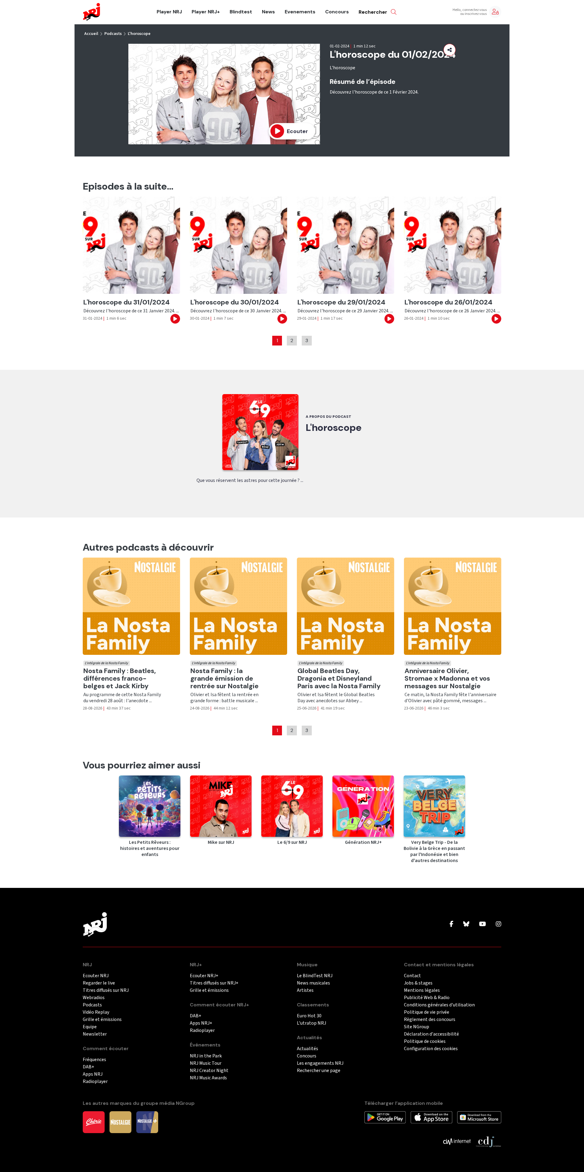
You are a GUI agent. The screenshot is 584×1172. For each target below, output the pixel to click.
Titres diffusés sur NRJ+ (214, 983)
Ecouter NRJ (96, 976)
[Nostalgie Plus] (147, 1122)
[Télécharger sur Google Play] (385, 1117)
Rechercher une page (318, 1070)
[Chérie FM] (94, 1122)
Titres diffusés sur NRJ (106, 990)
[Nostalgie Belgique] (120, 1122)
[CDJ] (488, 1141)
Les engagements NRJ (320, 1063)
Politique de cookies (425, 1041)
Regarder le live (99, 983)
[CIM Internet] (457, 1141)
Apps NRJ (93, 1074)
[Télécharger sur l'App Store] (431, 1117)
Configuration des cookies (431, 1049)
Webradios (94, 998)
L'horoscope (139, 34)
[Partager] (449, 50)
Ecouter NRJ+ (204, 976)
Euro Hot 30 (309, 1016)
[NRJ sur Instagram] (498, 924)
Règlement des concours (429, 1019)
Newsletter (95, 1034)
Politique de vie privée (426, 1012)
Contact (412, 976)
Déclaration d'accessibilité (431, 1034)
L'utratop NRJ (311, 1023)
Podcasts (113, 34)
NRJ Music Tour (205, 1063)
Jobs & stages (418, 983)
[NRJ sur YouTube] (482, 924)
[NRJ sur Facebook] (452, 924)
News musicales (313, 983)
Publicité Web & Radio (427, 998)
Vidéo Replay (96, 1012)
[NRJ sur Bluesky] (466, 924)
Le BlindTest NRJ (314, 976)
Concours (337, 12)
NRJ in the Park (206, 1056)
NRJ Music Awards (208, 1078)
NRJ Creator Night (209, 1070)
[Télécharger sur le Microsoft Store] (479, 1117)
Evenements (300, 12)
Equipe (90, 1027)
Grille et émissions (102, 1019)
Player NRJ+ (206, 12)
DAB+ (88, 1067)
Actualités (307, 1049)
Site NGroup (416, 1027)
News (268, 12)
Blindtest (241, 12)
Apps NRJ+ (201, 1023)
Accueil (91, 34)
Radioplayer (95, 1081)
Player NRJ (169, 12)
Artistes (305, 990)
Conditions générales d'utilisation (439, 1005)
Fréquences (94, 1060)
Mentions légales (422, 990)
